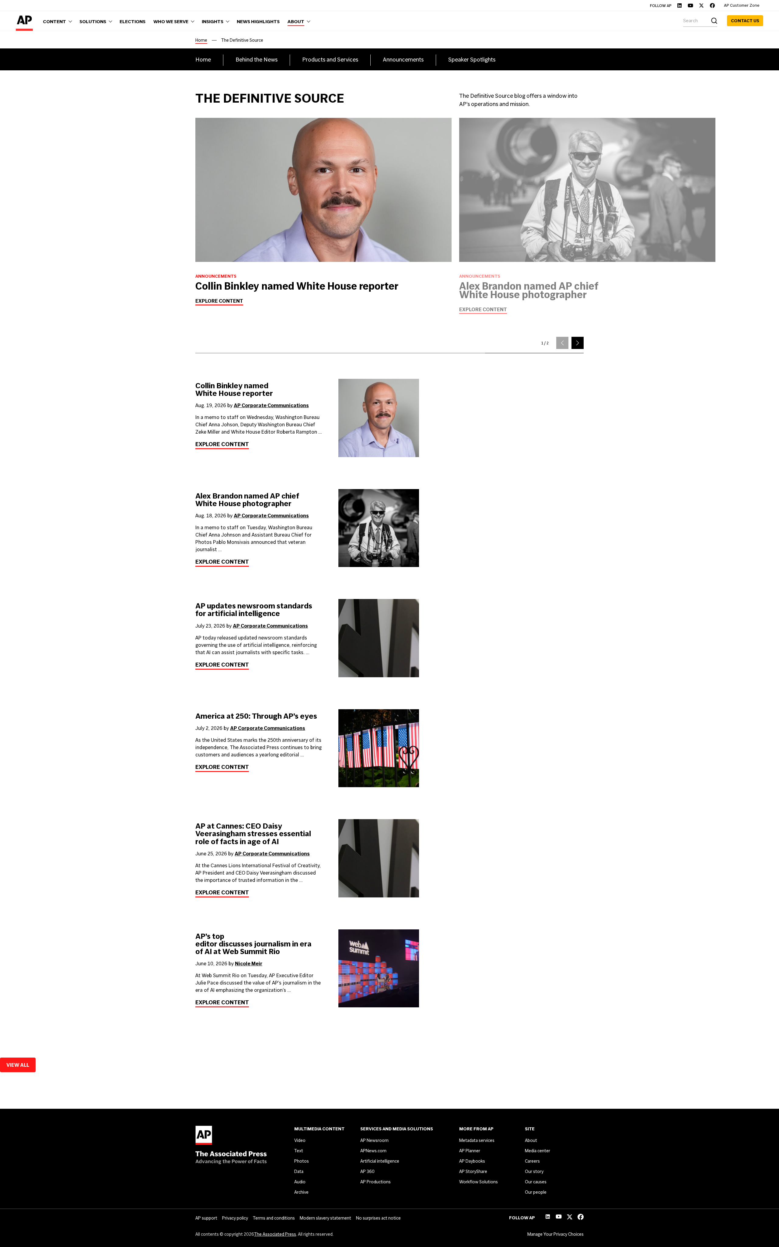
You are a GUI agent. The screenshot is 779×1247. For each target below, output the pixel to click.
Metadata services (476, 1140)
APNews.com (373, 1151)
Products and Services (330, 59)
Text (298, 1151)
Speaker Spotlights (471, 59)
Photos (301, 1161)
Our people (536, 1192)
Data (298, 1171)
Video (300, 1140)
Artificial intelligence (379, 1161)
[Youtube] (690, 5)
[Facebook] (712, 5)
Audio (300, 1182)
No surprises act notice (378, 1218)
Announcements (403, 59)
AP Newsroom (374, 1140)
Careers (532, 1161)
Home (201, 40)
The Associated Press (275, 1234)
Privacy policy (235, 1218)
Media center (537, 1151)
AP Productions (375, 1182)
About (531, 1140)
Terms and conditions (274, 1218)
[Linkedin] (679, 5)
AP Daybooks (472, 1161)
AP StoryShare (473, 1171)
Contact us (745, 21)
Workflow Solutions (478, 1182)
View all (17, 1065)
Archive (301, 1192)
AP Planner (469, 1151)
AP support (206, 1218)
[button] (577, 343)
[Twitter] (701, 5)
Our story (534, 1171)
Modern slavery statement (325, 1218)
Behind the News (257, 59)
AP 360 (367, 1171)
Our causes (536, 1182)
